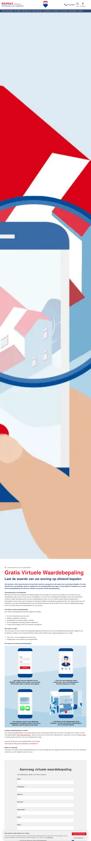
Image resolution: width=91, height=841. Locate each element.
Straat (19, 817)
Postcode (20, 802)
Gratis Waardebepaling (23, 735)
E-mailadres (21, 787)
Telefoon (20, 794)
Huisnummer (21, 809)
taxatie (84, 735)
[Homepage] (22, 5)
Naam (19, 779)
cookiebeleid (50, 837)
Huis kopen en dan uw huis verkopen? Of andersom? (21, 743)
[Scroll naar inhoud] (45, 555)
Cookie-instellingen (78, 837)
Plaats (19, 825)
